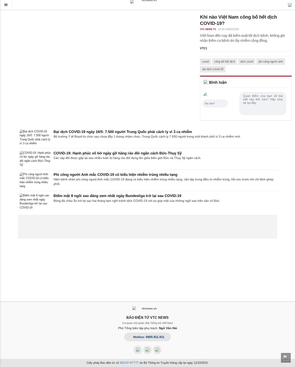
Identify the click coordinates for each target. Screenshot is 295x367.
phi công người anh (271, 61)
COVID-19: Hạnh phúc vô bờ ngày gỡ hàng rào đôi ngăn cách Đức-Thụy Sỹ (118, 153)
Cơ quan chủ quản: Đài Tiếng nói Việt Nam (147, 323)
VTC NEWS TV (208, 29)
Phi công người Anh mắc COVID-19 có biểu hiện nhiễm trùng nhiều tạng (115, 175)
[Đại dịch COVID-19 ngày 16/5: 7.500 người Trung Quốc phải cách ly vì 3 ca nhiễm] (35, 138)
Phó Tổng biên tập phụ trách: (147, 328)
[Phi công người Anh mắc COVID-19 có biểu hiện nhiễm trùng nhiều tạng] (35, 180)
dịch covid (246, 61)
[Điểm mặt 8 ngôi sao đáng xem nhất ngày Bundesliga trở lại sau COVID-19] (35, 202)
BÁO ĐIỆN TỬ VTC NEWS (147, 317)
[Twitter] (157, 350)
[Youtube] (147, 350)
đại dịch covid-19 (212, 69)
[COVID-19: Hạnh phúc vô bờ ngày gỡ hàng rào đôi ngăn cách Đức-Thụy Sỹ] (35, 159)
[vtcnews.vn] (147, 1)
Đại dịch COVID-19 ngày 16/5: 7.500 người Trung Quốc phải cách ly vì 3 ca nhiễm (123, 132)
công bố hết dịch (224, 61)
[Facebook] (137, 350)
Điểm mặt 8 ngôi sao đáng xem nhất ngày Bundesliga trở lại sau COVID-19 (117, 196)
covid (205, 61)
